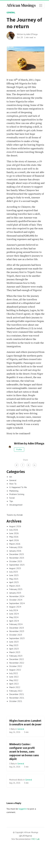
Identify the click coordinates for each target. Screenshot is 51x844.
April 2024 (14, 620)
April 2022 (14, 683)
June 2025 (14, 575)
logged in (22, 808)
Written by (27, 34)
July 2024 (13, 610)
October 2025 (15, 561)
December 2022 (16, 659)
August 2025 (15, 568)
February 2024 (15, 624)
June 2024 (14, 613)
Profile (19, 449)
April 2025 (14, 582)
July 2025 (13, 571)
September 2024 (17, 603)
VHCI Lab (35, 839)
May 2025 (13, 578)
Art (10, 476)
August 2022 (15, 669)
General (11, 12)
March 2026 (14, 543)
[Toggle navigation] (40, 5)
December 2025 (16, 554)
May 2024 (13, 617)
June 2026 (14, 533)
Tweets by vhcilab (15, 514)
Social (12, 497)
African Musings (21, 5)
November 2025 (16, 557)
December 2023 (16, 627)
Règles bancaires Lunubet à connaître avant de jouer (25, 722)
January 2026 (15, 550)
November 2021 (16, 697)
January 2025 (15, 592)
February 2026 (15, 547)
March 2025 (14, 585)
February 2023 (15, 655)
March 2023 (14, 652)
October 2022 (15, 666)
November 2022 (16, 662)
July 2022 (13, 673)
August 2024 (15, 606)
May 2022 (13, 680)
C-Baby (12, 729)
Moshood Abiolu (16, 779)
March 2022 (14, 687)
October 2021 (15, 701)
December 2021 (16, 694)
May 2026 (13, 536)
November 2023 (16, 631)
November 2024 (16, 596)
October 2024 (15, 599)
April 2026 (14, 540)
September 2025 (17, 564)
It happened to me (18, 487)
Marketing (13, 490)
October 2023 (15, 634)
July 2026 (13, 529)
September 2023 (17, 638)
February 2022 (15, 690)
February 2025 (15, 589)
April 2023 (14, 648)
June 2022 (14, 676)
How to (12, 483)
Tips (11, 501)
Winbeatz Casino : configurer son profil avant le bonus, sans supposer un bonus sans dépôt (24, 751)
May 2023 (13, 645)
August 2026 (15, 526)
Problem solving (16, 494)
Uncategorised (15, 504)
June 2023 (14, 641)
